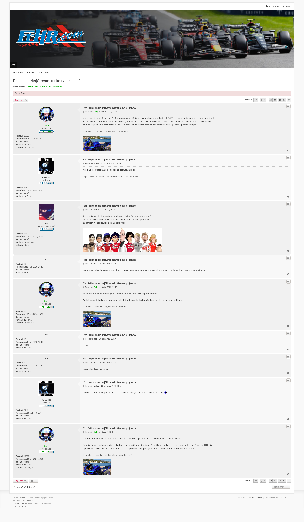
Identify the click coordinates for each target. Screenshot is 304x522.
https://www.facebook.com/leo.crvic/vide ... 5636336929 (110, 176)
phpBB (24, 498)
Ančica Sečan (28, 500)
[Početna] (152, 39)
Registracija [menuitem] (274, 6)
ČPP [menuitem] (13, 65)
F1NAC (35, 86)
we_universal (22, 503)
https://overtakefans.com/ (138, 216)
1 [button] (264, 100)
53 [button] (275, 100)
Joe (46, 260)
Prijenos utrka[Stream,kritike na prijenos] (47, 81)
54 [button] (280, 100)
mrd (46, 223)
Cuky (50, 86)
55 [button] (284, 100)
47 (62, 86)
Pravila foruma (21, 93)
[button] (255, 100)
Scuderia (43, 86)
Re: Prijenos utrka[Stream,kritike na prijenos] (109, 108)
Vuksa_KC (46, 177)
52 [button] (270, 100)
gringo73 (57, 86)
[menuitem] (16, 506)
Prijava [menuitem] (288, 6)
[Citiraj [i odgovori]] (288, 106)
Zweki (29, 86)
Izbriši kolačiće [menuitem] (255, 498)
